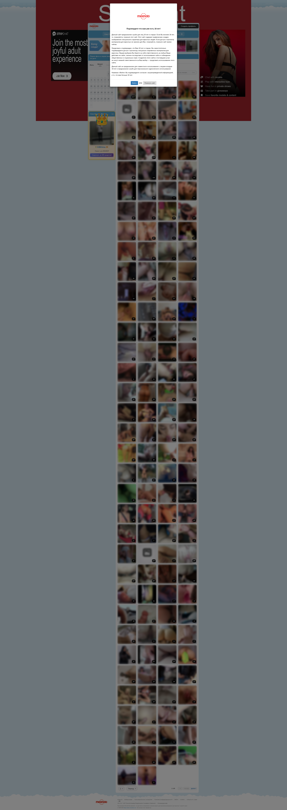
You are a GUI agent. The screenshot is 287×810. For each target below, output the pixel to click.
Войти (134, 83)
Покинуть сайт (150, 83)
